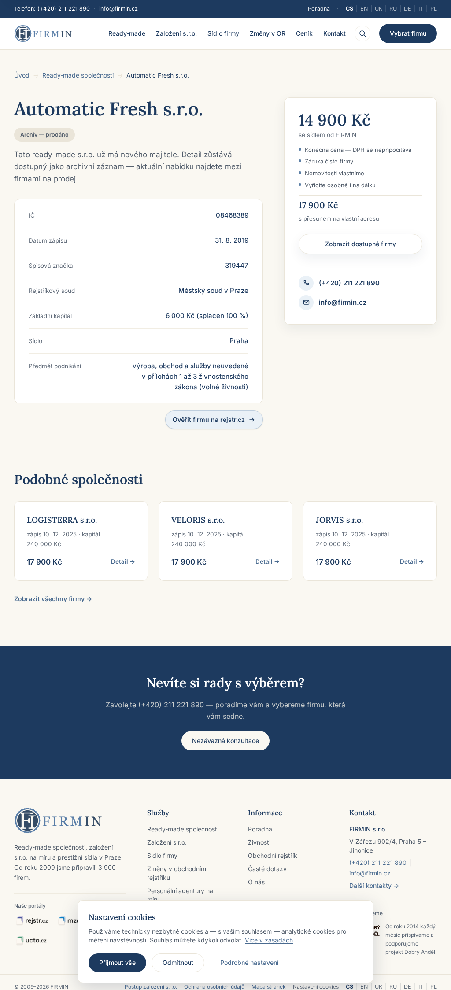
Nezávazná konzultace (225, 740)
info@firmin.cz (118, 8)
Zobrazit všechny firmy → (53, 598)
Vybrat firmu (408, 33)
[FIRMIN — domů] (43, 33)
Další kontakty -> (374, 885)
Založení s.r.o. (176, 33)
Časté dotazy (267, 868)
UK (378, 8)
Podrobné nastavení (249, 962)
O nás (256, 882)
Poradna (319, 8)
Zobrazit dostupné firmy (360, 244)
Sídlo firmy (223, 33)
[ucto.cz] (31, 941)
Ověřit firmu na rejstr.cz (209, 419)
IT (420, 8)
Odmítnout (178, 962)
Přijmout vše (117, 962)
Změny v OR (267, 33)
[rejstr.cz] (31, 921)
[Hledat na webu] (362, 33)
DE (407, 8)
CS (349, 8)
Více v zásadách (269, 940)
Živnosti (259, 842)
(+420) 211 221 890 (63, 8)
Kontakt (334, 33)
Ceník (304, 33)
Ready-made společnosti (78, 75)
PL (433, 8)
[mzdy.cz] (74, 921)
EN (364, 8)
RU (393, 8)
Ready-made (126, 33)
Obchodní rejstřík (272, 855)
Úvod (22, 75)
